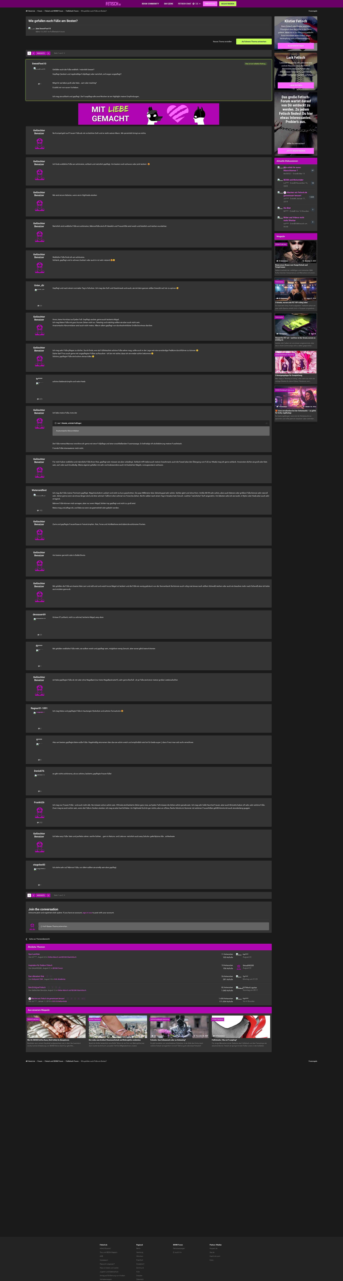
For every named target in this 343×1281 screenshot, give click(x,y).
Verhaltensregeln (106, 1279)
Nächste (41, 53)
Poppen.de (213, 1248)
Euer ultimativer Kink (36, 976)
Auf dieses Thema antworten (254, 41)
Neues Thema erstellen (222, 41)
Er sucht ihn (177, 1252)
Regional (139, 1245)
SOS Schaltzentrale (59, 1001)
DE (197, 3)
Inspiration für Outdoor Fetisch (40, 965)
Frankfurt (139, 1260)
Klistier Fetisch (296, 46)
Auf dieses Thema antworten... (56, 926)
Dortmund (140, 1268)
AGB (101, 1256)
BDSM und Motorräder (293, 180)
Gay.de (212, 1252)
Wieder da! (210, 4)
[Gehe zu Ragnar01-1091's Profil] (40, 718)
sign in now (87, 913)
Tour (101, 1252)
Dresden (139, 1276)
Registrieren (227, 4)
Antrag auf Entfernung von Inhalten (112, 1276)
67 (83, 999)
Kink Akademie (59, 979)
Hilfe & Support (105, 1248)
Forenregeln (313, 11)
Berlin (138, 1248)
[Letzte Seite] (48, 53)
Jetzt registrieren (295, 151)
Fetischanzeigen (179, 1248)
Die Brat (287, 208)
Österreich (140, 1279)
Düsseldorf (140, 1264)
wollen (116, 1268)
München (139, 1256)
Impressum (104, 1260)
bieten (108, 1268)
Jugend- (103, 1272)
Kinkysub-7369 (37, 979)
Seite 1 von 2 (59, 53)
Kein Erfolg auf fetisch (37, 987)
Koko (211, 1260)
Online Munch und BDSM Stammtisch (62, 957)
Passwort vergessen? (107, 1264)
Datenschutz (113, 1272)
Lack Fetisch (296, 85)
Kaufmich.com (215, 1256)
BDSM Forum (58, 968)
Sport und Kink (34, 954)
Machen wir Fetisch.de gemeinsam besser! (48, 998)
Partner (212, 1245)
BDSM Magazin (112, 1252)
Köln (138, 1272)
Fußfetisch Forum (57, 32)
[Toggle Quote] (56, 423)
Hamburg (139, 1252)
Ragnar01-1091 (39, 708)
